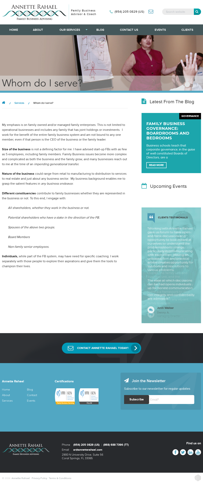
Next (195, 316)
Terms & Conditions (60, 478)
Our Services (69, 30)
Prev (189, 316)
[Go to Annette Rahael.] (3, 103)
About (38, 30)
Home (13, 30)
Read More (156, 165)
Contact (32, 395)
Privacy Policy (39, 478)
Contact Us (129, 30)
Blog (100, 30)
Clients (187, 30)
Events (160, 30)
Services (7, 400)
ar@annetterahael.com (87, 449)
